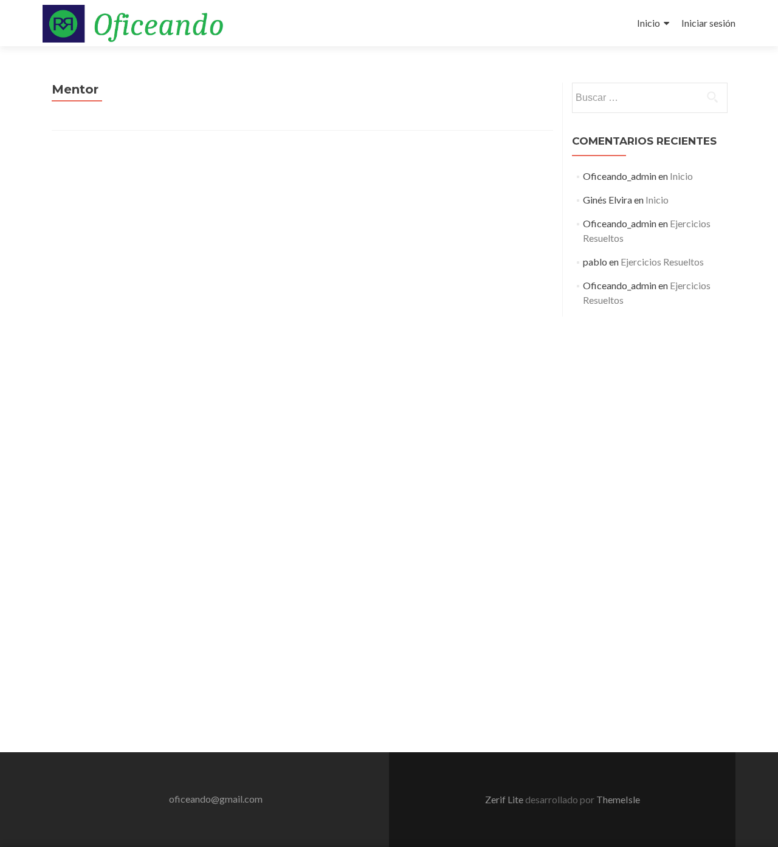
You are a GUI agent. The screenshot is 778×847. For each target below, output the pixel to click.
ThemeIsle (618, 799)
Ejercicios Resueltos (662, 261)
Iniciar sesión (708, 23)
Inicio (648, 23)
